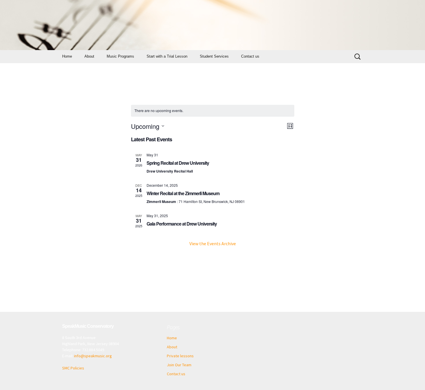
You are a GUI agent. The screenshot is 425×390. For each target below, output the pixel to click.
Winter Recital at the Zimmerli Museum (183, 193)
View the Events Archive (212, 243)
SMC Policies (73, 368)
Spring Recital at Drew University (178, 163)
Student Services (214, 56)
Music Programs (120, 56)
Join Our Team (179, 364)
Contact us (250, 56)
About (89, 56)
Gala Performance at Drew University (182, 223)
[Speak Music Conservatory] (212, 25)
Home (67, 56)
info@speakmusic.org (93, 355)
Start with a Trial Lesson (167, 56)
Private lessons (180, 355)
